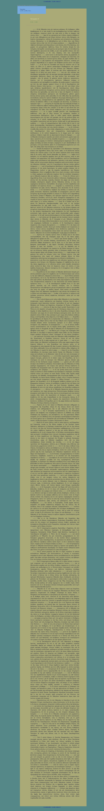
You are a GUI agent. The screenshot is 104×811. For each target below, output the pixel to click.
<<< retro (54, 1)
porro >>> (58, 1)
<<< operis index (47, 1)
